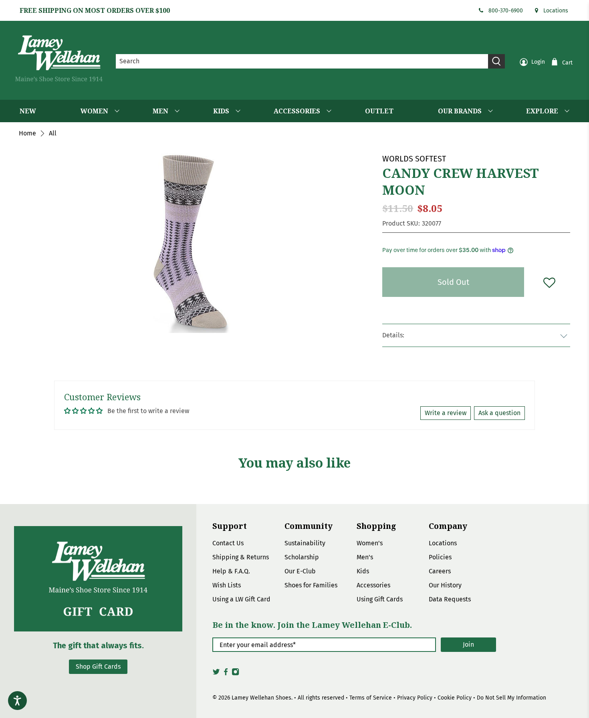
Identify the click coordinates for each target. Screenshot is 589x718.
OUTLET (379, 111)
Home (27, 133)
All (52, 133)
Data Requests (450, 599)
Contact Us (228, 543)
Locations (555, 10)
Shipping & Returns (240, 557)
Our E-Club (300, 571)
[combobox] (302, 61)
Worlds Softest (414, 158)
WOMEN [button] (94, 111)
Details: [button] (393, 335)
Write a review (445, 413)
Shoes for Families (310, 585)
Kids (363, 571)
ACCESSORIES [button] (297, 111)
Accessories (373, 585)
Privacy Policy (414, 697)
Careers (440, 571)
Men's (365, 557)
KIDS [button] (221, 111)
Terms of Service (370, 697)
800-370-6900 (505, 10)
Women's (370, 543)
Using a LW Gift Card (241, 599)
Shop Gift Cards (98, 666)
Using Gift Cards (380, 599)
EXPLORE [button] (542, 111)
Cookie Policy (455, 697)
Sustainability (304, 543)
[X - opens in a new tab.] (216, 674)
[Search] (496, 61)
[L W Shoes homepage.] (59, 58)
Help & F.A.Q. (231, 571)
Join (468, 644)
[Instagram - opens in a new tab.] (235, 674)
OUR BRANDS (460, 111)
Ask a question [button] (499, 413)
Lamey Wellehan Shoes (261, 697)
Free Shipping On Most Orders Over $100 (95, 10)
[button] (549, 282)
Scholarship (301, 557)
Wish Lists (226, 585)
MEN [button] (160, 111)
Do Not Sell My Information (511, 697)
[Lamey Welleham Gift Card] (98, 578)
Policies (440, 557)
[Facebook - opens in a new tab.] (226, 674)
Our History (445, 585)
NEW (28, 111)
